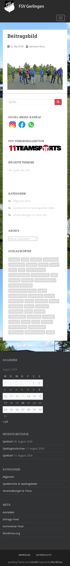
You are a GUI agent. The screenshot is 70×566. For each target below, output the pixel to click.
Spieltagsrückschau (14, 448)
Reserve (29, 306)
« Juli (5, 421)
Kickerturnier (16, 301)
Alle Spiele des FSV (19, 170)
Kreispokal (41, 301)
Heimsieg (14, 280)
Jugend (42, 290)
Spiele (28, 311)
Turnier (25, 321)
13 (22, 396)
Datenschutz (44, 554)
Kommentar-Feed (13, 526)
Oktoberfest (16, 306)
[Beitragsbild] (35, 74)
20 (22, 403)
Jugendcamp (35, 295)
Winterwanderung (35, 332)
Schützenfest (16, 311)
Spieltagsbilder (17, 316)
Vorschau (47, 321)
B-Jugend (31, 264)
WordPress (56, 562)
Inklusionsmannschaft (20, 285)
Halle (54, 275)
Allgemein (18, 201)
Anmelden (8, 512)
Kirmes (29, 301)
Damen (54, 264)
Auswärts (36, 259)
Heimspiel (27, 280)
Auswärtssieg (50, 259)
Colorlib (33, 562)
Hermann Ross (37, 46)
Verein (35, 321)
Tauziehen (48, 316)
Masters (54, 301)
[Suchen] (58, 102)
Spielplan (39, 311)
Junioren (49, 295)
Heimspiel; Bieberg (45, 280)
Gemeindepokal (40, 275)
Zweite (50, 332)
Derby (13, 269)
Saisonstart (42, 306)
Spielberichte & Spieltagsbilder (30, 208)
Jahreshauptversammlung (23, 290)
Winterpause (16, 332)
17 (5, 403)
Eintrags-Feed (11, 519)
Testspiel (14, 321)
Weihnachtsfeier (18, 327)
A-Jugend (14, 259)
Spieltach (8, 441)
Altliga (25, 259)
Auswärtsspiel (17, 264)
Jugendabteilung (18, 295)
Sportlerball (34, 316)
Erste (21, 269)
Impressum (24, 554)
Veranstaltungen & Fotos (27, 215)
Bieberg (43, 264)
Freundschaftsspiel (19, 275)
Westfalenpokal (37, 327)
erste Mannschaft (36, 269)
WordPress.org (11, 533)
